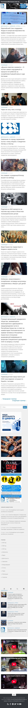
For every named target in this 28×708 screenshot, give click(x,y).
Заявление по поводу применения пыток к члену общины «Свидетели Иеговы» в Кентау (13, 141)
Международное (6, 564)
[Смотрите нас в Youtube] (20, 704)
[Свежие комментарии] (17, 589)
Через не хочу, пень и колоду (11, 109)
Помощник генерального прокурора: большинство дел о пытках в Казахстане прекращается (13, 523)
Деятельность (5, 26)
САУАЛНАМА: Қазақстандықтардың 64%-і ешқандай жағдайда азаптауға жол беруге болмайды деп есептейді (17, 606)
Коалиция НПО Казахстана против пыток (11, 1)
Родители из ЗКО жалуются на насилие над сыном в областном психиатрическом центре (12, 211)
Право (3, 571)
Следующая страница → (19, 400)
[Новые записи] (4, 589)
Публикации (4, 65)
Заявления (12, 26)
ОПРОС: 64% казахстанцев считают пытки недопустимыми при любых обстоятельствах (16, 615)
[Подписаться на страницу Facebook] (10, 704)
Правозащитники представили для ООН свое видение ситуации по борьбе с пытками (13, 379)
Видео (3, 555)
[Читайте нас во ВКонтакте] (18, 704)
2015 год (4, 542)
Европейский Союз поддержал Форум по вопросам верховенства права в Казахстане (13, 30)
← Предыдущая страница (9, 399)
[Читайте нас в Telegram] (13, 704)
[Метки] (24, 589)
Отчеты (18, 26)
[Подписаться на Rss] (8, 704)
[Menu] (26, 1)
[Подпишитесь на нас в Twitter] (15, 704)
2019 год (4, 549)
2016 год (4, 545)
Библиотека (5, 552)
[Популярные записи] (11, 589)
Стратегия (4, 577)
